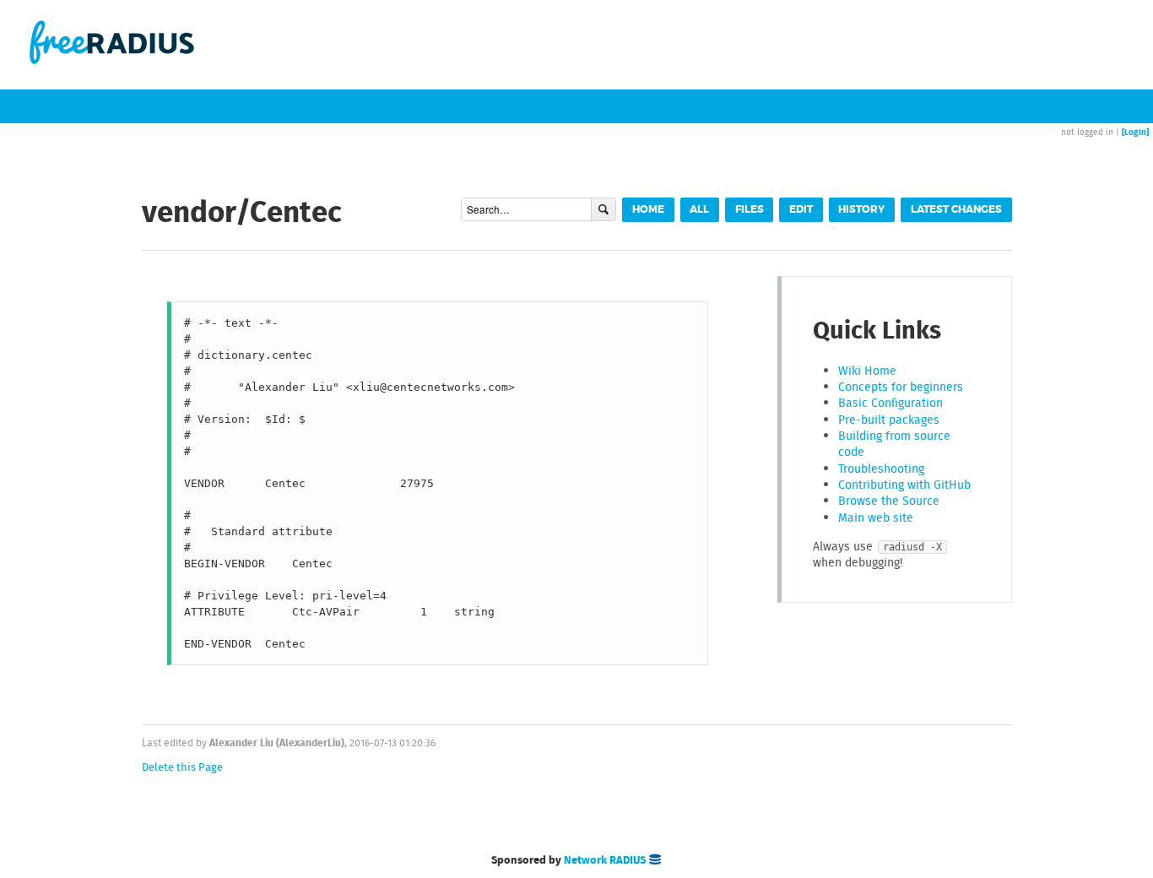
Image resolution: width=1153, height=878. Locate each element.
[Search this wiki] (603, 209)
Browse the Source (888, 500)
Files (749, 209)
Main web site (875, 517)
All (699, 209)
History (861, 209)
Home (648, 209)
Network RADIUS (606, 859)
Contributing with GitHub (904, 484)
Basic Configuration (890, 402)
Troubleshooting (881, 468)
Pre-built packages (888, 419)
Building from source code (894, 443)
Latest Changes (956, 209)
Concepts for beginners (900, 386)
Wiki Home (867, 370)
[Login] (1135, 131)
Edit (801, 209)
